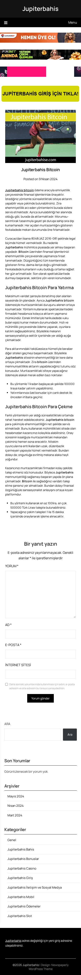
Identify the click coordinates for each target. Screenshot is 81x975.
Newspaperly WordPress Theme (49, 967)
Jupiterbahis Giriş (20, 878)
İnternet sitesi (18, 665)
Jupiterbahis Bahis (20, 849)
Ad (8, 624)
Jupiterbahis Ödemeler (23, 906)
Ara (7, 724)
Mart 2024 (14, 815)
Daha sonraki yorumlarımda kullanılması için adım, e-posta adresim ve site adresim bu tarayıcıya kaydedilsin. (42, 686)
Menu (72, 22)
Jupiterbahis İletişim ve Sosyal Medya (34, 887)
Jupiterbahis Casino (21, 868)
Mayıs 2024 (15, 796)
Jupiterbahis (40, 8)
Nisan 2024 (15, 805)
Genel (11, 840)
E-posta (13, 645)
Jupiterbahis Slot (19, 916)
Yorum (11, 566)
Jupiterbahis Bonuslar (23, 859)
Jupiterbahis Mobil (20, 897)
